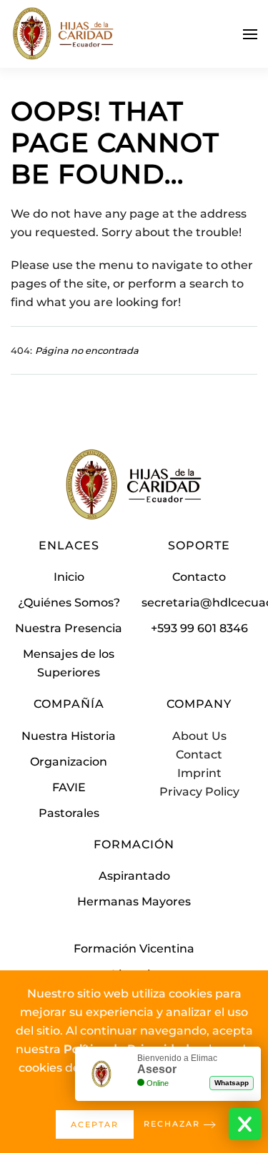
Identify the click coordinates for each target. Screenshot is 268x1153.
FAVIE (69, 787)
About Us (199, 736)
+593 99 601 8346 (199, 628)
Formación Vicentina (134, 948)
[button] (250, 34)
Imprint (199, 773)
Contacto (199, 577)
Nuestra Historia (68, 736)
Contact (199, 754)
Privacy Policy (199, 791)
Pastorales (69, 813)
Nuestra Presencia (68, 628)
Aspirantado (134, 876)
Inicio (69, 577)
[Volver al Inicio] (64, 34)
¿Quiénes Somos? (69, 602)
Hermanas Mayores (134, 901)
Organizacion (68, 761)
